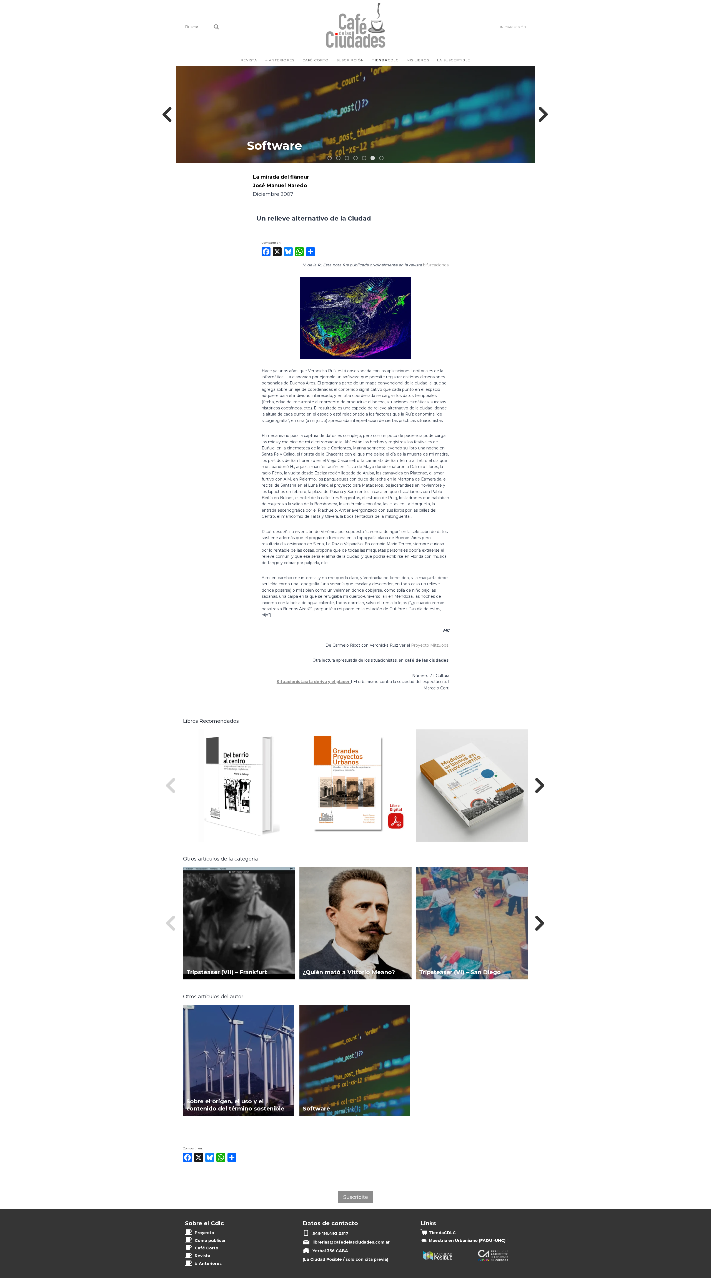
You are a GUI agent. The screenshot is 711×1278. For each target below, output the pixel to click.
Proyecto (204, 1232)
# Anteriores (279, 60)
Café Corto (315, 60)
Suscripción (350, 60)
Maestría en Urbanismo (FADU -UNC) (467, 1240)
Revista (249, 60)
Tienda (442, 1232)
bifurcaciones (436, 264)
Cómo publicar (210, 1240)
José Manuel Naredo (280, 185)
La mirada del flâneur (281, 177)
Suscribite (355, 1197)
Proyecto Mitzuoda (430, 645)
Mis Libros (418, 60)
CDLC (385, 60)
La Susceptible (453, 60)
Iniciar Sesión (513, 27)
